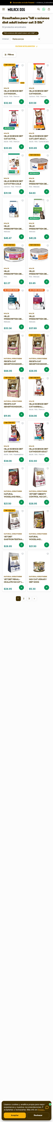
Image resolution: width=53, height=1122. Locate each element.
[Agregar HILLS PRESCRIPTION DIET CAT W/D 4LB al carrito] (21, 326)
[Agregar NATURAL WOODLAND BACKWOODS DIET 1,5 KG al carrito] (46, 544)
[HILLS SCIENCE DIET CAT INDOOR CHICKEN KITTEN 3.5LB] (39, 96)
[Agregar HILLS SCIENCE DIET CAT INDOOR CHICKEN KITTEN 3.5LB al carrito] (46, 101)
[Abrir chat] (47, 1107)
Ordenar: (5, 39)
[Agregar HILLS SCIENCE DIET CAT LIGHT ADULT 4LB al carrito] (46, 146)
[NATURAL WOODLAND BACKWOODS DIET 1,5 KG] (39, 540)
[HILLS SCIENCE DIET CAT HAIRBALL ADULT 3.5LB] (39, 409)
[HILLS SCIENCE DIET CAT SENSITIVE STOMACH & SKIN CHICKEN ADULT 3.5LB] (14, 454)
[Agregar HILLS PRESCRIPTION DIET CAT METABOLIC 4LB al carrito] (46, 236)
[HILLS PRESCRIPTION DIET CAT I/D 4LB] (39, 321)
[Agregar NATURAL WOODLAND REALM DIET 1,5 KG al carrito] (21, 502)
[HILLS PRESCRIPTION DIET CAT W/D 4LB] (14, 321)
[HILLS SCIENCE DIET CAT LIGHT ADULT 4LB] (39, 141)
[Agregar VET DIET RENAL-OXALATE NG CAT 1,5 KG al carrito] (21, 587)
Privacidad (42, 1110)
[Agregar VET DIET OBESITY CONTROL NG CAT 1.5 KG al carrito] (46, 502)
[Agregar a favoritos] (22, 65)
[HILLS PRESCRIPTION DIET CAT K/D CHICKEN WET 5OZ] (39, 186)
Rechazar (38, 1115)
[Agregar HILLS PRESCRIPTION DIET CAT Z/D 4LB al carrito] (21, 236)
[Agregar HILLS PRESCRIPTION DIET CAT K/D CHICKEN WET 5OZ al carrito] (46, 191)
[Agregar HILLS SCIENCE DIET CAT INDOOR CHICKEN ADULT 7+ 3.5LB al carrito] (21, 101)
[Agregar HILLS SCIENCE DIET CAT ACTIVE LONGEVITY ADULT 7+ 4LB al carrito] (21, 146)
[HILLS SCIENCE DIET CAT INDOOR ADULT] (39, 454)
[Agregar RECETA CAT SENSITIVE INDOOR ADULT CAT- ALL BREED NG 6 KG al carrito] (21, 369)
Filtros (11, 54)
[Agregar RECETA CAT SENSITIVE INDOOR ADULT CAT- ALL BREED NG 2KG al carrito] (46, 369)
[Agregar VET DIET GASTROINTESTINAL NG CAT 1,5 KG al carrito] (21, 544)
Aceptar (15, 1115)
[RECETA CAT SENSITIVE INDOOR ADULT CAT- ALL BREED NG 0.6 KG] (14, 409)
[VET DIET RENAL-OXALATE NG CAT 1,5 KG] (14, 583)
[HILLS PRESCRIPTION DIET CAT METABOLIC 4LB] (39, 231)
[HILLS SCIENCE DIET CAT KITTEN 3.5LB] (14, 186)
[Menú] (3, 9)
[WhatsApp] (43, 9)
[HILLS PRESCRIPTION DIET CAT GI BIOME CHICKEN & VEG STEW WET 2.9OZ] (14, 276)
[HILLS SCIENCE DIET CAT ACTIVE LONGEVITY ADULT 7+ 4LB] (14, 141)
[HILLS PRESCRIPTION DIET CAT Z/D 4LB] (14, 231)
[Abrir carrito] (48, 9)
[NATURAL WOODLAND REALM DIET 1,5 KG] (14, 497)
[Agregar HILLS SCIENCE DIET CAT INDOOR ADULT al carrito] (46, 459)
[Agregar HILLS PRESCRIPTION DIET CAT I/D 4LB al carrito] (46, 326)
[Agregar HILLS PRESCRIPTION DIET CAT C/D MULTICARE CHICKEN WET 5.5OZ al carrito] (46, 281)
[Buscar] (38, 9)
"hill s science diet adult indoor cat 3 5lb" (19, 33)
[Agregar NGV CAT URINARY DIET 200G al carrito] (46, 587)
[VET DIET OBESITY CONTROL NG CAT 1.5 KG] (39, 497)
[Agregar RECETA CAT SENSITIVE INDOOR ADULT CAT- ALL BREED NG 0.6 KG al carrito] (21, 414)
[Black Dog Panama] (16, 9)
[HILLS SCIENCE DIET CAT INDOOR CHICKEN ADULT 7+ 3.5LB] (14, 96)
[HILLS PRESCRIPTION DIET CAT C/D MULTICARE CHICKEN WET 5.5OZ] (39, 276)
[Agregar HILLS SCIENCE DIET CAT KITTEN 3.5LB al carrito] (21, 191)
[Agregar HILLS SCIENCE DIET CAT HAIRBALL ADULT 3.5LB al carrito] (46, 414)
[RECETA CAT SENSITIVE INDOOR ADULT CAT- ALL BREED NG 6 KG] (14, 365)
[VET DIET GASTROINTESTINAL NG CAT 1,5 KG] (14, 540)
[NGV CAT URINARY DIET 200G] (39, 583)
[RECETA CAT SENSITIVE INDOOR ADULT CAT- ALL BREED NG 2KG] (39, 365)
